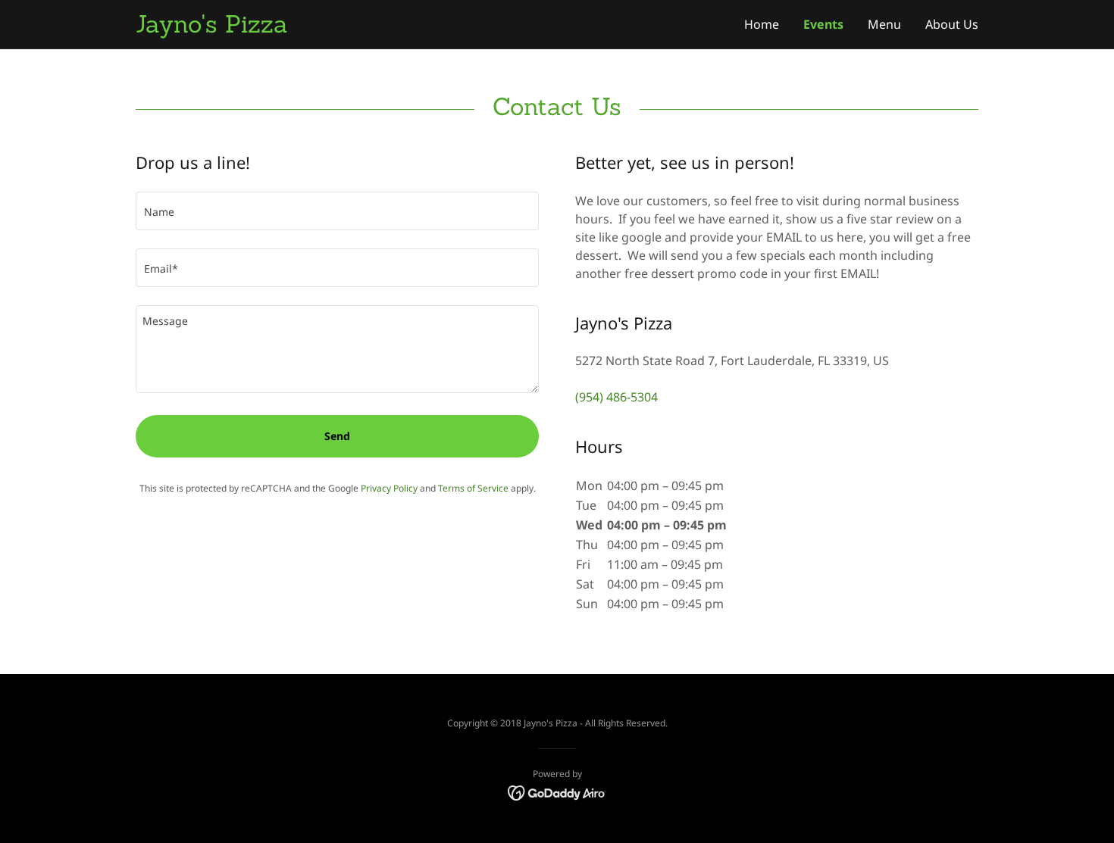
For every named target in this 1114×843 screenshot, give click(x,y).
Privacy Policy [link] (389, 488)
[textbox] (337, 211)
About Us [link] (951, 24)
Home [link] (761, 24)
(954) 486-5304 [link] (616, 397)
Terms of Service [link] (473, 488)
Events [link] (823, 24)
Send (337, 436)
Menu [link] (884, 24)
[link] (346, 28)
